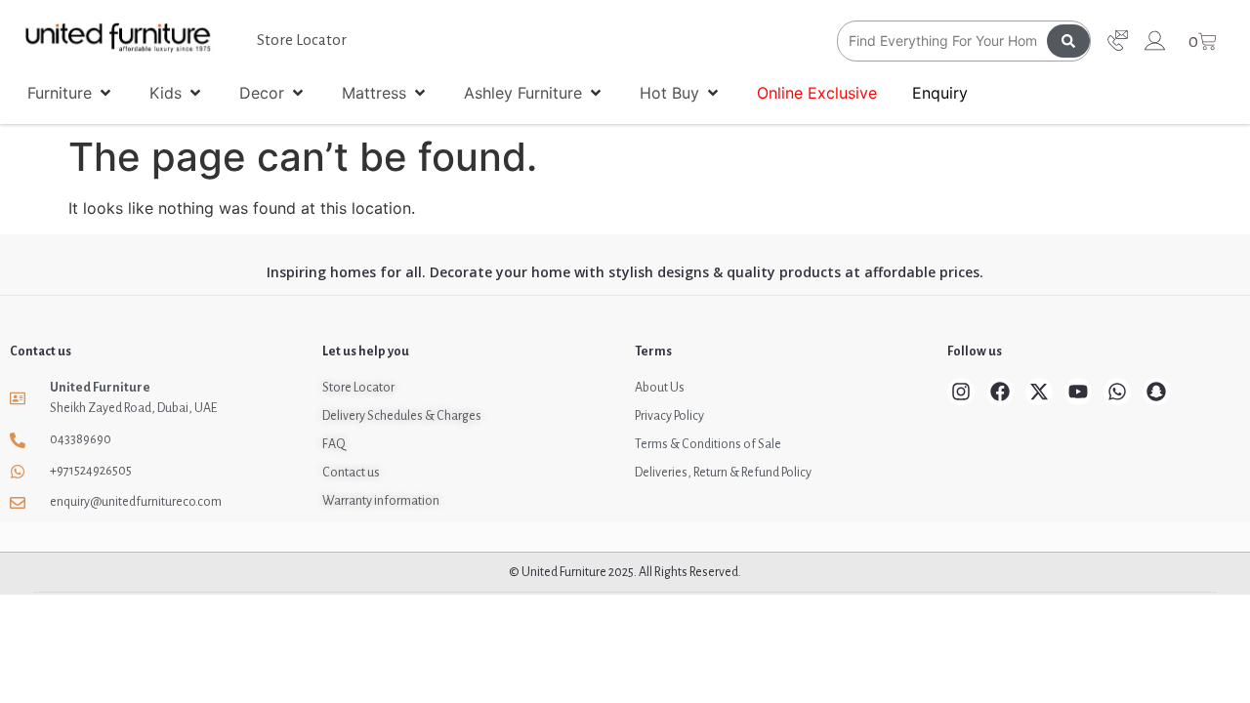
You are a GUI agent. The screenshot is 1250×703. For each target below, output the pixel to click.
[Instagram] (961, 391)
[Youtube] (1078, 391)
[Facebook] (1000, 391)
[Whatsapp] (1117, 391)
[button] (71, 92)
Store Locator (302, 39)
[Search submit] (1068, 41)
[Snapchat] (1156, 391)
